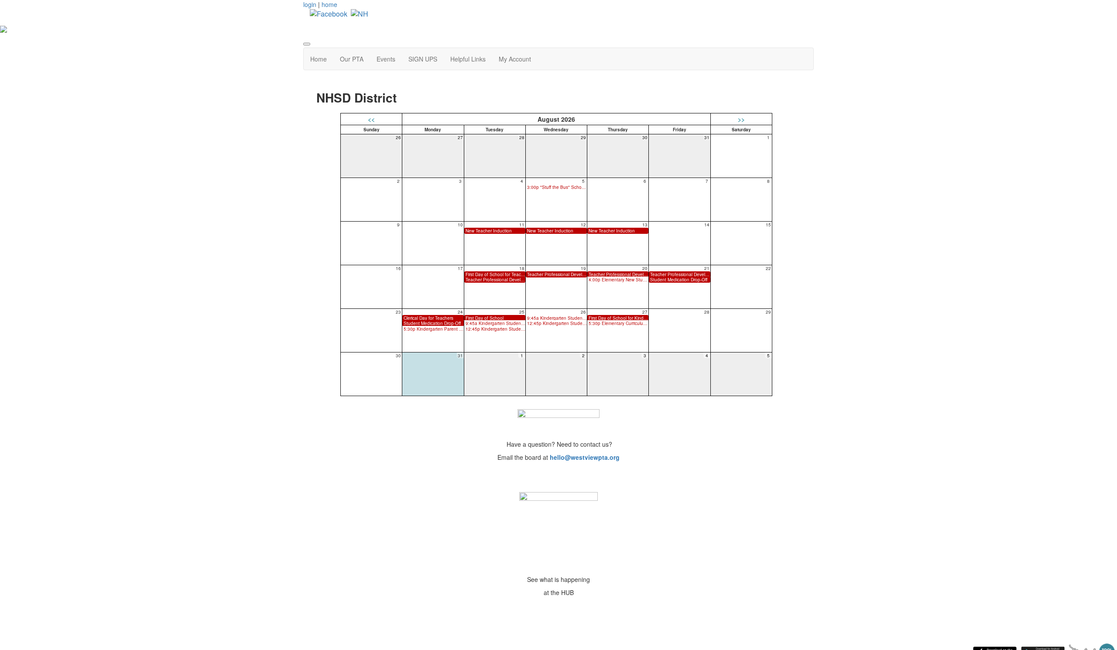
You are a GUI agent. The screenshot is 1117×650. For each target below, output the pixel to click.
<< (371, 119)
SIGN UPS (422, 59)
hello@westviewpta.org (585, 457)
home (329, 4)
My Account (515, 59)
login (309, 4)
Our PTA (351, 59)
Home (318, 59)
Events (386, 59)
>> (741, 119)
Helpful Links (468, 59)
